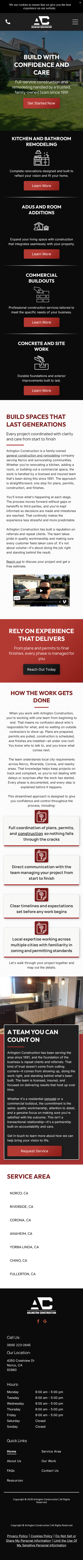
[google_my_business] (45, 1321)
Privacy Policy (17, 1536)
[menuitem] (24, 1451)
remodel (50, 1099)
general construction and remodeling (33, 455)
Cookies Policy (42, 1536)
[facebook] (38, 1321)
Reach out (13, 562)
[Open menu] (75, 22)
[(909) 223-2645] (8, 24)
